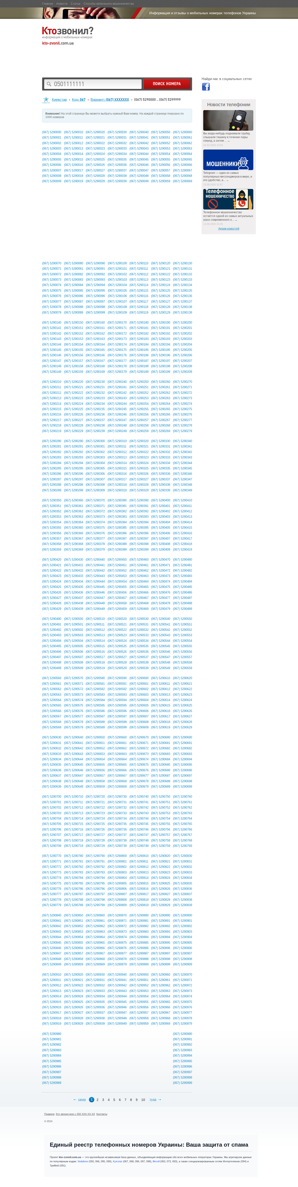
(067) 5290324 (139, 463)
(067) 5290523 (117, 635)
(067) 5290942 (117, 985)
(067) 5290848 (51, 959)
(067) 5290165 (95, 350)
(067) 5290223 (73, 398)
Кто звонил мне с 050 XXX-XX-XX (75, 1114)
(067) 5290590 (117, 678)
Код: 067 (78, 99)
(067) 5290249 (117, 431)
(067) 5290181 (139, 328)
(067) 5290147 (51, 361)
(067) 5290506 (73, 651)
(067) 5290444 (95, 581)
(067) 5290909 (182, 964)
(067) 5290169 (95, 372)
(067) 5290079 (51, 312)
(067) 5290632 (51, 748)
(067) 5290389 (117, 549)
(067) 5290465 (139, 587)
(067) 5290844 (51, 937)
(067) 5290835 (182, 883)
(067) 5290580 (95, 678)
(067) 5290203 (182, 339)
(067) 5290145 (51, 350)
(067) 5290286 (51, 473)
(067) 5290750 (160, 796)
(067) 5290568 (51, 722)
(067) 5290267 (160, 420)
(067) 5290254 (139, 403)
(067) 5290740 (139, 796)
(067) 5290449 (95, 609)
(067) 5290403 (160, 516)
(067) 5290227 (73, 420)
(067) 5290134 (182, 285)
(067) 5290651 (95, 743)
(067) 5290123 (160, 279)
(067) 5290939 (95, 1023)
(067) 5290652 (95, 748)
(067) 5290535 (139, 646)
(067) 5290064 (182, 154)
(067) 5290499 (51, 668)
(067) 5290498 (51, 662)
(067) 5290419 (182, 549)
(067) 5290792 (95, 867)
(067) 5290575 (73, 705)
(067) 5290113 (138, 279)
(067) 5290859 (73, 964)
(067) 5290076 (51, 296)
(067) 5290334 (160, 463)
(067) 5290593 (117, 694)
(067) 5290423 (51, 576)
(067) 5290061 (182, 137)
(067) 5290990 (182, 1034)
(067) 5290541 (160, 624)
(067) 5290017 (73, 170)
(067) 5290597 (117, 716)
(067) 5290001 (51, 137)
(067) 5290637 (51, 775)
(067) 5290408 (160, 544)
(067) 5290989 (51, 1083)
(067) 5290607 (139, 716)
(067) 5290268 (160, 425)
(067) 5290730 (117, 796)
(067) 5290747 (139, 835)
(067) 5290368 (73, 544)
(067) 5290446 (95, 592)
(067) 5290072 (51, 274)
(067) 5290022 (95, 143)
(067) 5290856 (73, 948)
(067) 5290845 (51, 942)
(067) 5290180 (139, 322)
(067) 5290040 (139, 132)
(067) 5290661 (117, 743)
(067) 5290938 (95, 1018)
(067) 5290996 (182, 1066)
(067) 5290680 (160, 737)
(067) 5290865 (95, 942)
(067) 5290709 (51, 846)
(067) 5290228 (73, 425)
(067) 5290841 (51, 920)
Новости (62, 3)
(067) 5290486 (182, 592)
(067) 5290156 (73, 355)
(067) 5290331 (160, 446)
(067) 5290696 (182, 770)
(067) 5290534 (139, 640)
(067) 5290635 (51, 764)
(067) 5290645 (73, 764)
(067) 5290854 (73, 937)
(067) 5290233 (95, 398)
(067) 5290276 (182, 414)
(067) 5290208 (182, 366)
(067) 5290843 (51, 931)
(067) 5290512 (95, 630)
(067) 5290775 (51, 883)
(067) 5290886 (139, 948)
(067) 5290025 (95, 159)
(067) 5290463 (139, 576)
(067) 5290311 (117, 446)
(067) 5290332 (160, 452)
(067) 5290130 (182, 263)
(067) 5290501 (73, 624)
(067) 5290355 (51, 527)
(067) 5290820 (160, 856)
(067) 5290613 (160, 694)
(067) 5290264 (160, 403)
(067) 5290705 (51, 824)
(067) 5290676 (139, 770)
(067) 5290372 (95, 511)
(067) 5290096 (95, 296)
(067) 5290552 (182, 630)
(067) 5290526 (117, 651)
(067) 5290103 (117, 279)
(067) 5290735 (117, 824)
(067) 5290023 (95, 148)
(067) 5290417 (182, 538)
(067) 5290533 (139, 635)
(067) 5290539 (139, 668)
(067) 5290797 (95, 894)
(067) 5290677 (139, 775)
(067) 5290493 (51, 635)
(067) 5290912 (51, 985)
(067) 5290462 (139, 570)
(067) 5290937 (95, 1012)
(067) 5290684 (160, 759)
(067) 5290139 (182, 312)
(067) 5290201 (182, 328)
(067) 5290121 (160, 268)
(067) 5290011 (73, 137)
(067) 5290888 (139, 959)
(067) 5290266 (160, 414)
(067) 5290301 (95, 446)
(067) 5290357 (51, 538)
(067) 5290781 (73, 861)
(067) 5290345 (182, 468)
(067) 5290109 (117, 312)
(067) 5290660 (117, 737)
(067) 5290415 (182, 527)
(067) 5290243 (117, 398)
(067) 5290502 (73, 630)
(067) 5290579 (73, 727)
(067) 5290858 (73, 959)
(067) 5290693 (182, 754)
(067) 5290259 (139, 431)
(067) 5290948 (117, 1018)
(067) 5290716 (73, 829)
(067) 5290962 (160, 985)
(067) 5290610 (160, 678)
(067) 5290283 (51, 457)
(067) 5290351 (51, 506)
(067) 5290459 (117, 609)
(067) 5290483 (182, 576)
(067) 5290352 (51, 511)
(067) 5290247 (117, 420)
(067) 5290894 (160, 937)
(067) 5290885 (139, 942)
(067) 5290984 (51, 1055)
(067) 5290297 (73, 479)
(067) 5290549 (160, 668)
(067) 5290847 (51, 953)
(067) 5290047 (139, 170)
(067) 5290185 (139, 350)
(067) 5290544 (160, 640)
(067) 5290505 (73, 646)
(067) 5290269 (160, 431)
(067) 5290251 (139, 387)
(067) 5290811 (138, 861)
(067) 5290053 (160, 148)
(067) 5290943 (117, 991)
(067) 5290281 (51, 446)
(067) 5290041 (139, 137)
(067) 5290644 (73, 759)
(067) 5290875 (117, 942)
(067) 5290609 (139, 727)
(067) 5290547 (160, 657)
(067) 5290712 (73, 807)
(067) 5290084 (73, 285)
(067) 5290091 (95, 268)
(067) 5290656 (95, 770)
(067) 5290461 (139, 565)
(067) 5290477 (160, 598)
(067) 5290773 (51, 872)
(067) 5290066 (182, 165)
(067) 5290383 (117, 516)
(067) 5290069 (182, 181)
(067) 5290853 (73, 931)
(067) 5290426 (51, 592)
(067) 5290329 (139, 490)
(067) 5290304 (95, 463)
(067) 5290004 (51, 154)
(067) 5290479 (160, 609)
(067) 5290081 (73, 268)
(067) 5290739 (117, 846)
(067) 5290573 (73, 694)
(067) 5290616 (160, 711)
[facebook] (205, 87)
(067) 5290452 (117, 570)
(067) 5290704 (51, 818)
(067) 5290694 (182, 759)
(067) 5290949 (117, 1023)
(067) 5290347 (182, 479)
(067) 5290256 (139, 414)
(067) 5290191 (160, 328)
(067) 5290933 (95, 991)
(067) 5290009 (51, 181)
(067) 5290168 (95, 366)
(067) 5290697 (182, 775)
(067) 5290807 (117, 894)
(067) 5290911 (51, 980)
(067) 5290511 (95, 624)
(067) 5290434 (73, 581)
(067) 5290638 (51, 781)
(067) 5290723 (95, 813)
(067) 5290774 (51, 878)
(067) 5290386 (117, 533)
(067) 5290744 (139, 818)
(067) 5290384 (117, 522)
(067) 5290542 (160, 630)
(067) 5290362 (73, 511)
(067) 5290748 (139, 840)
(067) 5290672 (139, 748)
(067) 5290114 (138, 285)
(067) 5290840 (51, 915)
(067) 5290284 (51, 463)
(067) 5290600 (139, 678)
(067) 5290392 (139, 511)
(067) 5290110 (138, 263)
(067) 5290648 (73, 781)
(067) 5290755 (160, 824)
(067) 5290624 (182, 700)
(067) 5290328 (139, 484)
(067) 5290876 (117, 948)
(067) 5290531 (139, 624)
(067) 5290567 (51, 716)
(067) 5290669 (117, 786)
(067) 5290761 (182, 802)
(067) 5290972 (182, 985)
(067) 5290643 (73, 754)
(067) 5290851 (73, 920)
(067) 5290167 (95, 361)
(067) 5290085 (73, 290)
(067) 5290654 (95, 759)
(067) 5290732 (117, 807)
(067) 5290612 (160, 689)
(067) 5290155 (73, 350)
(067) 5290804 (117, 878)
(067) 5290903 (182, 931)
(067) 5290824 (160, 878)
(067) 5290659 (95, 786)
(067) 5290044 (139, 154)
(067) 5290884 (139, 937)
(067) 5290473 (160, 576)
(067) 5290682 (160, 748)
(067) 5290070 (51, 263)
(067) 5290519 (95, 668)
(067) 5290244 (117, 403)
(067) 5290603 (139, 694)
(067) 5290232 (95, 393)
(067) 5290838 (182, 899)
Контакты (101, 1114)
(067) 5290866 (95, 948)
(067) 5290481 (182, 565)
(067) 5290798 (95, 899)
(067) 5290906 (182, 948)
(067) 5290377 (95, 538)
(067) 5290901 (182, 920)
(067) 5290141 (51, 328)
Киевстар (59, 99)
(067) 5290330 (160, 441)
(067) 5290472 (160, 570)
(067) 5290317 (117, 479)
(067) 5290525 (117, 646)
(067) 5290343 (182, 457)
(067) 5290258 (139, 425)
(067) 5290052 (160, 143)
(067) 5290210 (51, 382)
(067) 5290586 (95, 711)
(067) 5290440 (95, 559)
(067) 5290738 (117, 840)
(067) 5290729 (95, 846)
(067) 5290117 (138, 301)
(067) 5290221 (73, 387)
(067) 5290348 (182, 484)
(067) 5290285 (51, 468)
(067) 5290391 (139, 506)
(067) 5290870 (117, 915)
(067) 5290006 (51, 165)
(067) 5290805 (117, 883)
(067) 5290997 (182, 1072)
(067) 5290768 (182, 840)
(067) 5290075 (51, 290)
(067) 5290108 (117, 307)
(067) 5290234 (95, 403)
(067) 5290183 (139, 339)
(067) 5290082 (73, 274)
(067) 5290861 (95, 920)
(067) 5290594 (117, 700)
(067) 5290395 (139, 527)
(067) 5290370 (95, 500)
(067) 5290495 (51, 646)
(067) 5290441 (95, 565)
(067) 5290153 (73, 339)
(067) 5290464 (139, 581)
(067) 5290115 (138, 290)
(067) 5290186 (139, 355)
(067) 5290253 (139, 398)
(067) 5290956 (139, 1007)
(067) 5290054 (160, 154)
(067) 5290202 (182, 333)
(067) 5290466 (139, 592)
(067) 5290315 (117, 468)
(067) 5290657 (95, 775)
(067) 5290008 (51, 176)
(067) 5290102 (117, 274)
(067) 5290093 (95, 279)
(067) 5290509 (73, 668)
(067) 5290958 (139, 1018)
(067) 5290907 (182, 953)
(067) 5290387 (117, 538)
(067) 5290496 (51, 651)
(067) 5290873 (117, 931)
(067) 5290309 (95, 490)
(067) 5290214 (51, 403)
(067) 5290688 (160, 781)
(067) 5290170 (117, 322)
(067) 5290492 (51, 630)
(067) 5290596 (117, 711)
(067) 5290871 (117, 920)
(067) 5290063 (182, 148)
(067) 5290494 (51, 640)
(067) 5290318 (117, 484)
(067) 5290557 (182, 657)
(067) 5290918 (51, 1018)
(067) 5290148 (51, 366)
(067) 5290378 (95, 544)
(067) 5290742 (139, 807)
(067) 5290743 (139, 813)
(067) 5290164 (95, 344)
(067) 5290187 (139, 361)
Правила (49, 1114)
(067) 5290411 (182, 506)
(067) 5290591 (117, 683)
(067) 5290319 (117, 490)
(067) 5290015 (73, 159)
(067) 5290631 (51, 743)
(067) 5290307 (95, 479)
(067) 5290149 (51, 372)
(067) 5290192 (160, 333)
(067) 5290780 (73, 856)
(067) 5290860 (95, 915)
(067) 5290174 (117, 344)
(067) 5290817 (139, 894)
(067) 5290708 (51, 840)
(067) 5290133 (182, 279)
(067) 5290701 (51, 802)
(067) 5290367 (73, 538)
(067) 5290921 (73, 980)
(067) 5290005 (51, 159)
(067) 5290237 (95, 420)
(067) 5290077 (51, 301)
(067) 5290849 (51, 964)
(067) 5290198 (160, 366)
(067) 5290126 (160, 296)
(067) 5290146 (51, 355)
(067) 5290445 (95, 587)
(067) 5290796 (95, 888)
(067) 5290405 (160, 527)
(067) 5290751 (160, 802)
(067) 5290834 (182, 878)
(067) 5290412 (182, 511)
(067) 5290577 (73, 716)
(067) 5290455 (117, 587)
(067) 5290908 (182, 959)
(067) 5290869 (95, 964)
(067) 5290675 (139, 764)
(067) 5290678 (139, 781)
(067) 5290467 (139, 598)
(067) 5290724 (95, 818)
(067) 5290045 (139, 159)
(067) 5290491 (51, 624)
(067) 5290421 (51, 565)
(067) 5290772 (51, 867)
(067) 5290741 (139, 802)
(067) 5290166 (95, 355)
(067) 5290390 (139, 500)
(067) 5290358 (51, 544)
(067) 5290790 (95, 856)
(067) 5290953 (139, 991)
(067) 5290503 (73, 635)
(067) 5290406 (160, 533)
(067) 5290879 (117, 964)
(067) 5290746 (139, 829)
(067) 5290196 (160, 355)
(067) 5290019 (73, 181)
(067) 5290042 (139, 143)
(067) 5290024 (95, 154)
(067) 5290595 (117, 705)
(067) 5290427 (51, 598)
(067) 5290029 (95, 181)
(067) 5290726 (95, 829)
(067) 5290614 (160, 700)
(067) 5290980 (51, 1034)
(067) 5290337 (160, 479)
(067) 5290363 (73, 516)
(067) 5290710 (73, 796)
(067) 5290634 (51, 759)
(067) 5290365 (73, 527)
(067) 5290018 (73, 176)
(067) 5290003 (51, 148)
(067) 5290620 (182, 678)
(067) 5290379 (95, 549)
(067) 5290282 (51, 452)
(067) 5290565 (51, 705)
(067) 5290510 (95, 619)
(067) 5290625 (182, 705)
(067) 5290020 (95, 132)
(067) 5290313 (117, 457)
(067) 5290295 (73, 468)
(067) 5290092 (95, 274)
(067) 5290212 (51, 393)
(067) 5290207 (182, 361)
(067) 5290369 (73, 549)
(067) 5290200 (182, 322)
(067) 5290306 (95, 473)
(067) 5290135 (182, 290)
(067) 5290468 (139, 603)
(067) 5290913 (51, 991)
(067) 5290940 (117, 974)
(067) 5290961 (160, 980)
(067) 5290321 (139, 446)
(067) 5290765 (182, 824)
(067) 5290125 (160, 290)
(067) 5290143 (51, 339)
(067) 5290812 (139, 867)
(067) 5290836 (182, 888)
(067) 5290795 (95, 883)
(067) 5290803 (117, 872)
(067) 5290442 (95, 570)
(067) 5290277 (182, 420)
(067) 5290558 (182, 662)
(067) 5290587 (95, 716)
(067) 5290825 (160, 883)
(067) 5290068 (182, 176)
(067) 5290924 (73, 996)
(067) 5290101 (117, 268)
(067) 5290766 (182, 829)
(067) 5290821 (160, 861)
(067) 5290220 (73, 382)
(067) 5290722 (95, 807)
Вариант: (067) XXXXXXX (110, 99)
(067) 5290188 (139, 366)
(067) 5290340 (182, 441)
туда (153, 1099)
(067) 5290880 (139, 915)
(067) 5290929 (73, 1023)
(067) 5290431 (73, 565)
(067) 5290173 (117, 339)
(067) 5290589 (95, 727)
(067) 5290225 (73, 409)
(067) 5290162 (95, 333)
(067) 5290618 (160, 722)
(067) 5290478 (160, 603)
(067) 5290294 (73, 463)
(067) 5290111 (138, 268)
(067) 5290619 (160, 727)
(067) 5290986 (51, 1066)
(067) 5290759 (160, 846)
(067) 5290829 (160, 905)
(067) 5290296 (73, 473)
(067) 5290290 (73, 441)
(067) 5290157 (73, 361)
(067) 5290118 (138, 307)
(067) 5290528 (117, 662)
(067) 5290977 (182, 1012)
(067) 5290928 (73, 1018)
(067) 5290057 (160, 170)
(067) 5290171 (117, 328)
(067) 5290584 (95, 700)
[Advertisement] (127, 57)
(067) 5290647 (73, 775)
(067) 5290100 (117, 263)
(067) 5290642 (73, 748)
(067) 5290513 (95, 635)
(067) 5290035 (117, 159)
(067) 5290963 (160, 991)
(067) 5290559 (182, 668)
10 (143, 1100)
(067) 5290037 (117, 170)
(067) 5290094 (95, 285)
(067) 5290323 (139, 457)
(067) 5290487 (182, 598)
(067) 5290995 (182, 1061)
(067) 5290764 (182, 818)
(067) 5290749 (139, 846)
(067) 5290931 (95, 980)
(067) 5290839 (182, 905)
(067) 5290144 (51, 344)
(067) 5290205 (182, 350)
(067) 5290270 (182, 382)
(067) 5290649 (73, 786)
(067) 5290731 (117, 802)
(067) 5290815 (139, 883)
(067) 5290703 (51, 813)
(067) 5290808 (117, 899)
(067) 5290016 (73, 165)
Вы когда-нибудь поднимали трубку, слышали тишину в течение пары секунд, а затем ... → (226, 137)
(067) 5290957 (139, 1012)
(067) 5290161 (95, 328)
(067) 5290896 (160, 948)
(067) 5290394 (139, 522)
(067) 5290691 (182, 743)
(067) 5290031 (117, 137)
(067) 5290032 (117, 143)
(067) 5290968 (160, 1018)
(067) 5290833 (182, 872)
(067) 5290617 (160, 716)
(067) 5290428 (51, 603)
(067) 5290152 (73, 333)
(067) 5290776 (51, 888)
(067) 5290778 (51, 899)
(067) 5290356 (51, 533)
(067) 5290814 (139, 878)
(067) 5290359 (51, 549)
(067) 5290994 (182, 1055)
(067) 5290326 (139, 473)
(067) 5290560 (51, 678)
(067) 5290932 (95, 985)
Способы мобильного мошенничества (109, 3)
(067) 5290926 (73, 1007)
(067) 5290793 (95, 872)
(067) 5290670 (139, 737)
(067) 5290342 (182, 452)
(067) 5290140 (51, 322)
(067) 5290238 (95, 425)
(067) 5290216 (51, 414)
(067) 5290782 (73, 867)
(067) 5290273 (182, 398)
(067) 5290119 (138, 312)
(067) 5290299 (73, 490)
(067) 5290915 (51, 1002)
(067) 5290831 (182, 861)
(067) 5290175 (117, 350)
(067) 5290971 (182, 980)
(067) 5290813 (139, 872)
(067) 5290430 (73, 559)
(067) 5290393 (139, 516)
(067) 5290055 (160, 159)
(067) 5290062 (182, 143)
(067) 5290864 (95, 937)
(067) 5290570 (73, 678)
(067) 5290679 (139, 786)
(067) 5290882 (139, 926)
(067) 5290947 (117, 1012)
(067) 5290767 (182, 835)
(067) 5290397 (139, 538)
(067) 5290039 (117, 181)
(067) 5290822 (160, 867)
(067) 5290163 (95, 339)
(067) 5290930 (95, 974)
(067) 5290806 (117, 888)
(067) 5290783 (73, 872)
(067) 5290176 (117, 355)
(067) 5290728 (95, 840)
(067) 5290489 (182, 609)
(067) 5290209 (182, 372)
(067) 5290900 (182, 915)
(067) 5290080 (73, 263)
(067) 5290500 (73, 619)
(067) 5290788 (73, 899)
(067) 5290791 (95, 861)
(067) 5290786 (73, 888)
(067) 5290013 (73, 148)
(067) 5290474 (160, 581)
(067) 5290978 (182, 1018)
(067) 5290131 (182, 268)
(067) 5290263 (160, 398)
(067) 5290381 (117, 506)
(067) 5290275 (182, 409)
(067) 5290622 (182, 689)
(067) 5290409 (160, 549)
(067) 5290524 (117, 640)
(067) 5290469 (139, 609)
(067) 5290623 (182, 694)
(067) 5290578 (73, 722)
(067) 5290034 (117, 154)
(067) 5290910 (51, 974)
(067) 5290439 (73, 609)
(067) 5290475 (160, 587)
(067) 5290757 (160, 835)
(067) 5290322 (139, 452)
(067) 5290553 (182, 635)
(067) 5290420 (51, 559)
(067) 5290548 (160, 662)
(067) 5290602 (139, 689)
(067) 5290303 (95, 457)
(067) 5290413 (182, 516)
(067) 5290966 (160, 1007)
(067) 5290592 (117, 689)
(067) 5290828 (160, 899)
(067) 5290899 (160, 964)
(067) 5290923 (73, 991)
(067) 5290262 (160, 393)
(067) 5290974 (182, 996)
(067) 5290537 (139, 657)
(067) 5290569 (51, 727)
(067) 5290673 (139, 754)
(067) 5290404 (160, 522)
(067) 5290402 (160, 511)
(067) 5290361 (73, 506)
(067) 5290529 (117, 668)
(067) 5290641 (73, 743)
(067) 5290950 (139, 974)
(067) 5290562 (51, 689)
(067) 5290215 (51, 409)
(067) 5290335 (160, 468)
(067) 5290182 (139, 333)
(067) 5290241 (117, 387)
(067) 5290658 (95, 781)
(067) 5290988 (51, 1077)
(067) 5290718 (73, 840)
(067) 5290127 (160, 301)
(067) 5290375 (95, 527)
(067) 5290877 (117, 953)
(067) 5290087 (73, 301)
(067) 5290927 (73, 1012)
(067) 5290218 (51, 425)
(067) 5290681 (160, 743)
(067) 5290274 (182, 403)
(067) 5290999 (182, 1083)
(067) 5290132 (182, 274)
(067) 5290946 (117, 1007)
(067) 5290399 (139, 549)
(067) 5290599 (117, 727)
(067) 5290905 (182, 942)
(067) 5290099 (95, 312)
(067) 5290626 (182, 711)
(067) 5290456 (117, 592)
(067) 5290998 (182, 1077)
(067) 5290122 (160, 274)
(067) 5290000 (51, 132)
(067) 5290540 (160, 619)
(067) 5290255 (139, 409)
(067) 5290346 (182, 473)
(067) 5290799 (95, 905)
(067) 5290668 (117, 781)
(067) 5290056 (160, 165)
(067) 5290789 (73, 905)
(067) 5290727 (95, 835)
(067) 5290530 (139, 619)
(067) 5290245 (117, 409)
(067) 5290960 (160, 974)
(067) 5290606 (139, 711)
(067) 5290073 (51, 279)
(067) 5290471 (160, 565)
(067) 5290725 (95, 824)
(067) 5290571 (73, 683)
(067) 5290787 (73, 894)
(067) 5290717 (73, 835)
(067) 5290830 (182, 856)
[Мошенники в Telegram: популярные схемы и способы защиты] (228, 160)
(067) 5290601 (139, 683)
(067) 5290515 (95, 646)
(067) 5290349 (182, 490)
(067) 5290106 (117, 296)
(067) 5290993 (182, 1050)
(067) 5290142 (51, 333)
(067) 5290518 (95, 662)
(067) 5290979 (182, 1023)
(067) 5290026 (95, 165)
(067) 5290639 (51, 786)
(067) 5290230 (95, 382)
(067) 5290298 (73, 484)
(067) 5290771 (51, 861)
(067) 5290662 (117, 748)
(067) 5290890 (160, 915)
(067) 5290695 (182, 764)
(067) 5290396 (139, 533)
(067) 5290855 (73, 942)
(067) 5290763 (182, 813)
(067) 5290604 (139, 700)
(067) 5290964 (160, 996)
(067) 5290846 (51, 948)
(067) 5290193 (160, 339)
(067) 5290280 (51, 441)
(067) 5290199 (160, 372)
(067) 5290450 (117, 559)
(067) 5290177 (117, 361)
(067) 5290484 (182, 581)
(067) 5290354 (51, 522)
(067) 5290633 (51, 754)
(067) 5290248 (117, 425)
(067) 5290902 (182, 926)
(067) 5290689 (160, 786)
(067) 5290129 (160, 312)
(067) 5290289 (51, 490)
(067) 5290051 (160, 137)
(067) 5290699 (182, 786)
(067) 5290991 (182, 1039)
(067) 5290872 (117, 926)
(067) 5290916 (51, 1007)
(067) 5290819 (139, 905)
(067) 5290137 (182, 301)
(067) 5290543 (160, 635)
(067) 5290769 (182, 846)
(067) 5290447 (95, 598)
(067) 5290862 (95, 926)
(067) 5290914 (51, 996)
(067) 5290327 (139, 479)
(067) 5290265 (160, 409)
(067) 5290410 (182, 500)
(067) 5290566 (51, 711)
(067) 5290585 (95, 705)
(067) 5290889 (139, 964)
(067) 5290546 (160, 651)
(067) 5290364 (73, 522)
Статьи (75, 3)
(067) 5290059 (160, 181)
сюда (82, 1099)
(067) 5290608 (139, 722)
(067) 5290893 (160, 931)
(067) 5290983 (51, 1050)
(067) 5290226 (73, 414)
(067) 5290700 (51, 796)
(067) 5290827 (160, 894)
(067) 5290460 (139, 559)
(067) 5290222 (73, 393)
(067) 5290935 (95, 1002)
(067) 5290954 (139, 996)
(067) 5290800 (117, 856)
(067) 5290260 (160, 382)
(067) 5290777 (51, 894)
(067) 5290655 (95, 764)
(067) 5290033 (117, 148)
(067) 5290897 (160, 953)
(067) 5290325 (139, 468)
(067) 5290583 (95, 694)
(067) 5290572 (73, 689)
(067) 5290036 (117, 165)
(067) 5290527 (117, 657)
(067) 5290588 (95, 722)
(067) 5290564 (51, 700)
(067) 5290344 (182, 463)
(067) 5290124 (160, 285)
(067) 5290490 (51, 619)
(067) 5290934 (95, 996)
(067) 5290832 (182, 867)
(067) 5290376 (95, 533)
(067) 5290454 (117, 581)
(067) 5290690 (182, 737)
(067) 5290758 (160, 840)
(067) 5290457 (117, 598)
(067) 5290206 (182, 355)
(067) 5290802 (117, 867)
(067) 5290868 (95, 959)
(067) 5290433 (73, 576)
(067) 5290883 (139, 931)
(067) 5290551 (182, 624)
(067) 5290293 (73, 457)
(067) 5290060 (182, 132)
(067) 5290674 (139, 759)
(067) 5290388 (117, 544)
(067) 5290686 (160, 770)
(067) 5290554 (182, 640)
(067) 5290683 (160, 754)
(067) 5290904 (182, 937)
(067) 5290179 (117, 372)
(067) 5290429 (51, 609)
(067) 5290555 (182, 646)
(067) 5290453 (117, 576)
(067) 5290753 (160, 813)
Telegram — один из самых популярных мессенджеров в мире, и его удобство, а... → (227, 176)
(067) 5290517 (95, 657)
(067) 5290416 (182, 533)
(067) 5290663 (117, 754)
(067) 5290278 (182, 425)
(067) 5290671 (139, 743)
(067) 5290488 (182, 603)
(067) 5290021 (95, 137)
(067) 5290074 (51, 285)
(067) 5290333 (160, 457)
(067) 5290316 (117, 473)
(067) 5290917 (51, 1012)
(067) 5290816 (139, 888)
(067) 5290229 (73, 431)
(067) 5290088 (73, 307)
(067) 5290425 (51, 587)
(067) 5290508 (73, 662)
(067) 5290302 (95, 452)
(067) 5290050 (160, 132)
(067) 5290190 (160, 322)
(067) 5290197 (160, 361)
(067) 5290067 (182, 170)
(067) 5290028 (95, 176)
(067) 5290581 (95, 683)
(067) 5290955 (139, 1002)
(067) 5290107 (117, 301)
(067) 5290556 (182, 651)
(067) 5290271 (182, 387)
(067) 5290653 (95, 754)
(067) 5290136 (182, 296)
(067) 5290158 (73, 366)
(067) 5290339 (160, 490)
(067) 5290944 (117, 996)
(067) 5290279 (182, 431)
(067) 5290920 (73, 974)
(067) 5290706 (51, 829)
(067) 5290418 (182, 544)
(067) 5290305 (95, 468)
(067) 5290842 (51, 926)
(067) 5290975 (182, 1002)
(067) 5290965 (160, 1002)
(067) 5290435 (73, 587)
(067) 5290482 (182, 570)
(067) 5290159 (73, 372)
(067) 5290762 (182, 807)
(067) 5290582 (95, 689)
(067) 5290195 (160, 350)
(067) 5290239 (95, 431)
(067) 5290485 (182, 587)
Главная (47, 3)
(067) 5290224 (73, 403)
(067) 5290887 (139, 953)
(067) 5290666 (117, 770)
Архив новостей (228, 228)
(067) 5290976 (182, 1007)
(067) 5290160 (95, 322)
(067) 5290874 (117, 937)
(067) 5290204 (182, 344)
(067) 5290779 (51, 905)
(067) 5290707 (51, 835)
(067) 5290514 (95, 640)
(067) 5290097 (95, 301)
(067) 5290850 (73, 915)
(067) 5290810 (139, 856)
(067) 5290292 (73, 452)
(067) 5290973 (182, 991)
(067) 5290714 (73, 818)
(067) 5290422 (51, 570)
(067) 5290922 (73, 985)
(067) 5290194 (160, 344)
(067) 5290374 (95, 522)
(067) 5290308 (95, 484)
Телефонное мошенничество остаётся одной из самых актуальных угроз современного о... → (228, 216)
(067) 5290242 (117, 393)
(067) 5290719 (73, 846)
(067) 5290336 (160, 473)
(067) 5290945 (117, 1002)
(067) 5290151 (73, 328)
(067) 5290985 (51, 1061)
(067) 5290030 (117, 132)
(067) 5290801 (117, 861)
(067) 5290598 (117, 722)
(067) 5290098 (95, 307)
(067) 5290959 (139, 1023)
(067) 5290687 (160, 775)
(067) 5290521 (117, 624)
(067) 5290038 (117, 176)
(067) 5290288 (51, 484)
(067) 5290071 (51, 268)
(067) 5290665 (117, 764)
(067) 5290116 (138, 296)
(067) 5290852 (73, 926)
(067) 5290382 (117, 511)
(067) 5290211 (51, 387)
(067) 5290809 (117, 905)
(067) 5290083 (73, 279)
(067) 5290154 (73, 344)
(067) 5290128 (160, 307)
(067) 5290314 (117, 463)
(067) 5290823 (160, 872)
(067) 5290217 (51, 420)
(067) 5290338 (160, 484)
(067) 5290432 (73, 570)
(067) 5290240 (117, 382)
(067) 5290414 (182, 522)
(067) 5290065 (182, 159)
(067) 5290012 (73, 143)
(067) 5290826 (160, 888)
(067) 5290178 (117, 366)
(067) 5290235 (95, 409)
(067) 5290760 (182, 796)
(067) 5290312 (117, 452)
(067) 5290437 (73, 598)
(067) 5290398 (139, 544)
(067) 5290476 (160, 592)
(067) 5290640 (73, 737)
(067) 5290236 (95, 414)
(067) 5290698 (182, 781)
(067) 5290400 (160, 500)
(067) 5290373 (95, 516)
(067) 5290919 (51, 1023)
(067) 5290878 (117, 959)
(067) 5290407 (160, 538)
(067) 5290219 (51, 431)
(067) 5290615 (160, 705)
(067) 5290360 (73, 500)
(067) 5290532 (139, 630)
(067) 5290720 (95, 796)
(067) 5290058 (160, 176)
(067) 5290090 (95, 263)
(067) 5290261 (160, 387)
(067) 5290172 (117, 333)
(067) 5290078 (51, 307)
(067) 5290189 (139, 372)
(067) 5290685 (160, 764)
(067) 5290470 (160, 559)
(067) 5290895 (160, 942)
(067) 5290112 (138, 274)
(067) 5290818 (139, 899)
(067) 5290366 (73, 533)
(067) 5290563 (51, 694)
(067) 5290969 (160, 1023)
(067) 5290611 (160, 683)
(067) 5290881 (139, 920)
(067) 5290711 (73, 802)
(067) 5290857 (73, 953)
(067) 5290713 (73, 813)
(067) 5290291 (73, 446)
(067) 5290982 (51, 1044)
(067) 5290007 (51, 170)
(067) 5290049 (139, 181)
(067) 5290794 (95, 878)
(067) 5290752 (160, 807)
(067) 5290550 (182, 619)
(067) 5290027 (95, 170)
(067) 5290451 (117, 565)
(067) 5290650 (95, 737)
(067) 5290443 (95, 576)
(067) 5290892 (160, 926)
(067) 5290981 (51, 1039)
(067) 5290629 (182, 727)
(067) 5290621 (182, 683)
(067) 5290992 (182, 1044)
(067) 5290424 (51, 581)
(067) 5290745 (139, 824)
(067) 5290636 (51, 770)
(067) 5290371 (95, 506)
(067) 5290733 (117, 813)
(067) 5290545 (160, 646)
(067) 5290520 (117, 619)
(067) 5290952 (139, 985)
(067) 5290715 (73, 824)
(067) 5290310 (117, 441)
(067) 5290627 (182, 716)
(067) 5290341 (182, 446)
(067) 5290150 (73, 322)
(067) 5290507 (73, 657)
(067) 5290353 (51, 516)
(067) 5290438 (73, 603)
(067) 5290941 (117, 980)
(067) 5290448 (95, 603)
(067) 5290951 (139, 980)
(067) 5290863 (95, 931)
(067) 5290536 (139, 651)
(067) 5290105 (117, 290)
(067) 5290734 (117, 818)
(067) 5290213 (51, 398)
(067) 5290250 (139, 382)
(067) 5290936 (95, 1007)
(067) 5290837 (182, 894)
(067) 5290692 (182, 748)
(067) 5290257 (139, 420)
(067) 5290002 (51, 143)
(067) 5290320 (139, 441)
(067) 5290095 (95, 290)
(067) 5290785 (73, 883)
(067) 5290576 (73, 711)
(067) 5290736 (117, 829)
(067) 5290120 (160, 263)
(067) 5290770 (51, 856)
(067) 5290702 (51, 807)
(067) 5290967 (160, 1012)
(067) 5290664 (117, 759)
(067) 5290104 (117, 285)
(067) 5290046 (139, 165)
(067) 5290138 (182, 307)
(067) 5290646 (73, 770)
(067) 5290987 (51, 1072)
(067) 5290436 (73, 592)
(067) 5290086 (73, 296)
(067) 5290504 (73, 640)
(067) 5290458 (117, 603)
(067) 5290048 (139, 176)
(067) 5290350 (51, 500)
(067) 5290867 (95, 953)
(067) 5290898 (160, 959)
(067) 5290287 (51, 479)
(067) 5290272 (182, 393)
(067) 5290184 (139, 344)
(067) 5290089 (73, 312)
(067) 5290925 (73, 1002)
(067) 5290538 (139, 662)
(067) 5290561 (51, 683)
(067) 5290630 (51, 737)
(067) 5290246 (117, 414)
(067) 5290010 (73, 132)
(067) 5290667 (117, 775)
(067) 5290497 (51, 657)
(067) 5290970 (182, 974)
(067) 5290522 (117, 630)
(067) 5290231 (95, 387)
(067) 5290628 (182, 722)
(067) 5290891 (160, 920)
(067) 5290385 (117, 527)
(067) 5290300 (95, 441)
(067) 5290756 (160, 829)
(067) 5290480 (182, 559)
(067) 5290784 (73, 878)
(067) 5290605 (139, 705)
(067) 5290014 (73, 154)
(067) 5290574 (73, 700)
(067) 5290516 (95, 651)
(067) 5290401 (160, 506)
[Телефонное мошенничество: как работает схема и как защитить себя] (228, 199)
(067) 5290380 (117, 500)
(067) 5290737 (117, 835)
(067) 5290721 (95, 802)
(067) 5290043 (139, 148)
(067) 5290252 (139, 393)
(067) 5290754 (160, 818)
